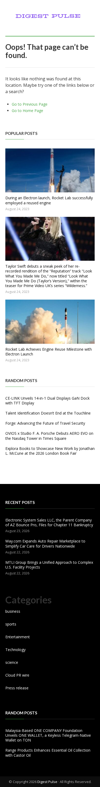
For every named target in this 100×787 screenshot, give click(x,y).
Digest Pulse (47, 781)
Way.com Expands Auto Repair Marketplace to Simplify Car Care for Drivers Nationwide (45, 543)
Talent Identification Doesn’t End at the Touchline (48, 413)
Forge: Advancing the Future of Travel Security (45, 423)
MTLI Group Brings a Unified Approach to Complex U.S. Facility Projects (49, 565)
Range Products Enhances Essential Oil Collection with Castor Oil (47, 752)
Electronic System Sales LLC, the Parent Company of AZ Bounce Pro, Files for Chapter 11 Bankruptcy (49, 522)
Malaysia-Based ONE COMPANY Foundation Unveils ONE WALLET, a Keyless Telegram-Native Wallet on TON (48, 735)
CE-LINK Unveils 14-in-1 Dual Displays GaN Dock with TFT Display (47, 400)
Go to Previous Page (29, 104)
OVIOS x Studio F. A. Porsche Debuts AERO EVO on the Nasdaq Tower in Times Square (49, 436)
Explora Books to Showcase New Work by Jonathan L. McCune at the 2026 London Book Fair (50, 451)
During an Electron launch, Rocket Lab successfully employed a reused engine (49, 200)
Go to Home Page (27, 110)
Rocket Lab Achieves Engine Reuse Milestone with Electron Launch (48, 352)
